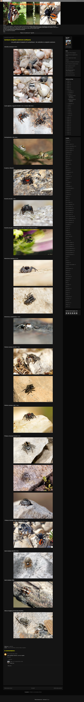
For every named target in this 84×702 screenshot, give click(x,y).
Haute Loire (68, 236)
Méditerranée (68, 268)
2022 (68, 87)
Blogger (48, 699)
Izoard (67, 256)
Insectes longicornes (70, 248)
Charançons (68, 176)
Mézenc (67, 272)
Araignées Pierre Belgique (71, 52)
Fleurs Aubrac (68, 206)
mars (69, 111)
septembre (70, 103)
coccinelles (68, 182)
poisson (67, 292)
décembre (70, 90)
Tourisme (67, 302)
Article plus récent (8, 688)
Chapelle (67, 174)
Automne (67, 162)
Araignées (24, 647)
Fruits (67, 228)
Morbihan (67, 278)
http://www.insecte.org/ (70, 74)
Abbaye (67, 142)
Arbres (67, 156)
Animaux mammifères (11, 647)
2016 (68, 123)
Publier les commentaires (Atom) (36, 692)
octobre (69, 94)
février (69, 113)
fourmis (67, 226)
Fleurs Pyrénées (69, 220)
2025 (68, 82)
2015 (68, 125)
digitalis (67, 59)
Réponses (10, 659)
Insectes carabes (69, 242)
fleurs (67, 200)
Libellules (67, 262)
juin (69, 106)
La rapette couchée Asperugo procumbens (72, 96)
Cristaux (67, 192)
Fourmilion (68, 224)
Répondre (9, 657)
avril (69, 110)
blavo (11, 661)
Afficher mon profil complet (68, 47)
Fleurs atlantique (69, 204)
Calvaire (67, 170)
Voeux (67, 306)
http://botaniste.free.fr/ (70, 72)
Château (67, 178)
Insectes (67, 240)
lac (66, 258)
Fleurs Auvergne (69, 208)
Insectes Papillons (69, 250)
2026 (68, 81)
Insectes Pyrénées (69, 254)
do (7, 653)
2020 (68, 117)
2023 (68, 86)
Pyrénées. (68, 298)
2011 (68, 132)
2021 (68, 89)
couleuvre (68, 190)
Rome (67, 300)
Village (67, 304)
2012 (68, 130)
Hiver (67, 238)
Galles (67, 230)
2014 (68, 127)
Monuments (68, 276)
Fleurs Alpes (68, 202)
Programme (68, 296)
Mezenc (67, 270)
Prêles (67, 294)
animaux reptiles (19, 647)
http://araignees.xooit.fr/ (70, 65)
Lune (67, 266)
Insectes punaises (69, 252)
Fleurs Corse (68, 214)
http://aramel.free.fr (69, 67)
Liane (67, 260)
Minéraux (67, 274)
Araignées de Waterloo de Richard (72, 61)
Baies (67, 166)
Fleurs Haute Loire (69, 216)
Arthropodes (68, 160)
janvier (69, 115)
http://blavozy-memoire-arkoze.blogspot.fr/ (70, 70)
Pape (67, 286)
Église (67, 198)
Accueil (33, 688)
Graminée (68, 234)
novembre (70, 92)
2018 (68, 120)
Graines (67, 232)
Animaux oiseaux (69, 148)
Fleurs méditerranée (70, 218)
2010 (68, 134)
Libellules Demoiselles (70, 264)
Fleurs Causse (68, 212)
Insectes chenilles (69, 244)
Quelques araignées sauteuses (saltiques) (72, 100)
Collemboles (68, 186)
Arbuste (67, 158)
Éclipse (67, 196)
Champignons (68, 172)
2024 (68, 84)
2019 (68, 118)
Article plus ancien (58, 688)
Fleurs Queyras (69, 222)
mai (69, 108)
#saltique (67, 140)
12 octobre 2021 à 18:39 (18, 661)
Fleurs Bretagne (69, 210)
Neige (67, 280)
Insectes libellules (69, 246)
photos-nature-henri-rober (71, 57)
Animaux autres (69, 144)
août (69, 105)
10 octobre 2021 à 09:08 (13, 653)
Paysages (68, 288)
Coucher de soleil (69, 188)
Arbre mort (68, 154)
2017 (68, 122)
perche (67, 290)
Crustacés (68, 194)
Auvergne (68, 164)
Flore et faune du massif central (72, 63)
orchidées (68, 284)
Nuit (66, 282)
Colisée (67, 184)
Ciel (66, 180)
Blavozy (67, 168)
